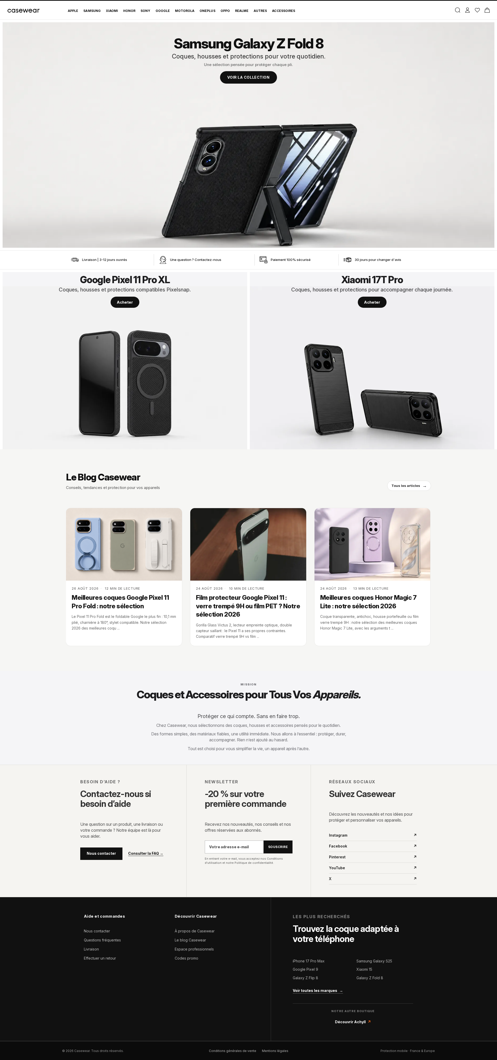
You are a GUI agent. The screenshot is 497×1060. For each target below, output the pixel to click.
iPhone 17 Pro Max (309, 961)
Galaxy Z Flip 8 (305, 978)
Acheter (125, 302)
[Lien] (75, 260)
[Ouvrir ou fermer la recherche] (457, 10)
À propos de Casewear (195, 931)
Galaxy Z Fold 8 (369, 978)
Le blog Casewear (190, 940)
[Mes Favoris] (477, 10)
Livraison (91, 949)
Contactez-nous (208, 260)
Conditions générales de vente (232, 1051)
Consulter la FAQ (145, 853)
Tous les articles (409, 485)
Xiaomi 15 (364, 969)
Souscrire (278, 847)
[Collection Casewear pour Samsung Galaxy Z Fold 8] (248, 135)
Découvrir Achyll (353, 1022)
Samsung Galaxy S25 (374, 961)
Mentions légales (275, 1051)
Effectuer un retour (100, 958)
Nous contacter (101, 853)
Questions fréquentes (102, 940)
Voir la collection (248, 77)
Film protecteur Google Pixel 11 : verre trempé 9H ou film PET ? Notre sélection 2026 (248, 606)
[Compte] (467, 10)
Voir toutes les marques (318, 990)
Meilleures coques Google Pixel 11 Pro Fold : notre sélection (120, 602)
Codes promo (186, 958)
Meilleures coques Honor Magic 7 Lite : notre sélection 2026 (368, 602)
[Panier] (487, 10)
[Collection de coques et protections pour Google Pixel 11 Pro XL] (125, 360)
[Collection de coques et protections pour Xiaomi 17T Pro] (372, 360)
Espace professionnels (194, 949)
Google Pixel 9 (305, 969)
